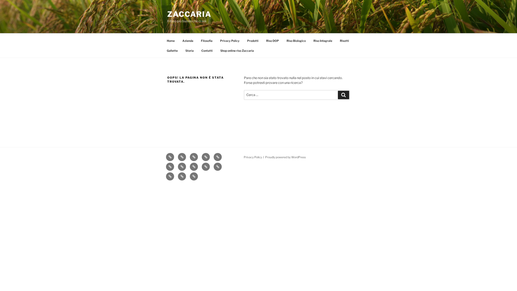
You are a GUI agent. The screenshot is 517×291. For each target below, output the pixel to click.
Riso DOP (272, 40)
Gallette (172, 50)
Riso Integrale (322, 40)
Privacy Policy (230, 40)
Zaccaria (189, 14)
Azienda (187, 40)
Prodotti (252, 40)
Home (171, 40)
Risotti (344, 40)
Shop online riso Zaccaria (237, 50)
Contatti (207, 50)
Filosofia (206, 40)
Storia (189, 50)
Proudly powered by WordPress (285, 157)
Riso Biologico (296, 40)
